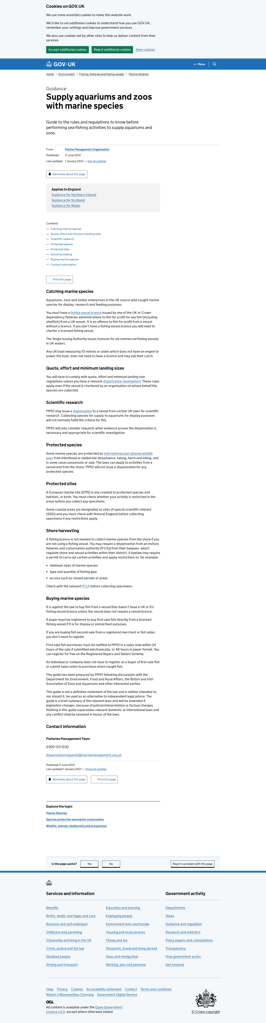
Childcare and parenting (64, 932)
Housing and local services (125, 932)
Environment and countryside (127, 924)
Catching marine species (66, 229)
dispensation (82, 411)
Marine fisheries (139, 74)
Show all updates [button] (96, 769)
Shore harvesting (61, 254)
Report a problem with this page (192, 864)
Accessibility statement (103, 989)
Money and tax (117, 940)
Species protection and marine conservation (75, 819)
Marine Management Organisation (87, 149)
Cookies (77, 989)
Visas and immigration (122, 956)
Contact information (63, 264)
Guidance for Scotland (68, 200)
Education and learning (123, 908)
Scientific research (62, 239)
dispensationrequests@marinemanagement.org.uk (84, 755)
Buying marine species (64, 259)
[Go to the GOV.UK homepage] (60, 64)
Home (50, 74)
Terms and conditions (156, 989)
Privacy (62, 989)
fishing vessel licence (86, 313)
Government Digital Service (117, 994)
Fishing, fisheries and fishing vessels (101, 74)
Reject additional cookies (112, 49)
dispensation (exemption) (122, 381)
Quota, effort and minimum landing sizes (76, 234)
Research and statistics (183, 932)
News (170, 916)
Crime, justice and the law (65, 948)
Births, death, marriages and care (71, 916)
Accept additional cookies (67, 49)
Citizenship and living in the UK (68, 940)
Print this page (62, 279)
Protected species (62, 244)
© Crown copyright (206, 1012)
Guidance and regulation (184, 924)
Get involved (175, 965)
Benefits (52, 908)
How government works (183, 956)
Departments (175, 908)
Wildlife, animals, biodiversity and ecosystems (76, 826)
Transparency (176, 948)
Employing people (119, 916)
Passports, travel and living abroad (131, 948)
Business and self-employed (66, 924)
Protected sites (60, 249)
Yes (92, 864)
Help (49, 989)
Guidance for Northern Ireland (74, 195)
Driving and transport (62, 965)
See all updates (96, 161)
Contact (131, 989)
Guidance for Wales (66, 205)
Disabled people (58, 956)
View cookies (145, 49)
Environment (66, 74)
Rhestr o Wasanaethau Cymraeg (70, 994)
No (114, 864)
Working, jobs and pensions (126, 965)
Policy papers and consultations (189, 940)
